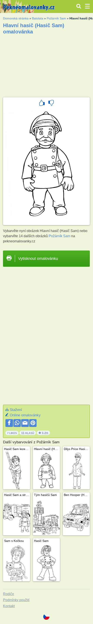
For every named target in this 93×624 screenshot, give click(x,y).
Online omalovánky (25, 415)
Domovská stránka (16, 18)
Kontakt (9, 606)
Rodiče (8, 594)
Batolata (37, 18)
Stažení (16, 410)
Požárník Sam (56, 18)
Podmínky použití (16, 600)
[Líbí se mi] (41, 103)
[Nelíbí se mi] (51, 103)
